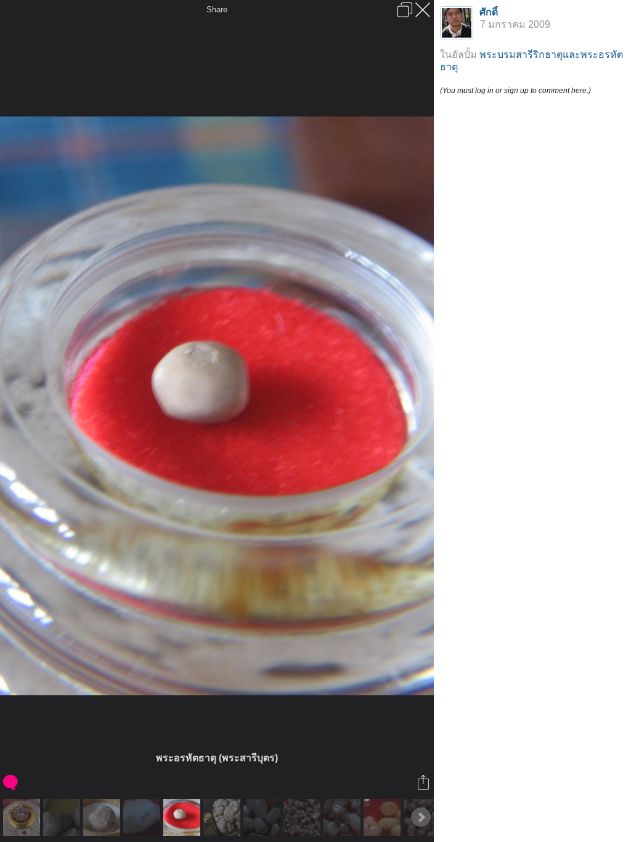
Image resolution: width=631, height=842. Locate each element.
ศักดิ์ (488, 12)
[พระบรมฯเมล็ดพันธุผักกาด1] (303, 817)
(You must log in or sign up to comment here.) (515, 90)
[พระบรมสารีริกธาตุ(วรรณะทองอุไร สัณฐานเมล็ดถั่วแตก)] (23, 817)
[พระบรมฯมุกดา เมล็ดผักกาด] (263, 817)
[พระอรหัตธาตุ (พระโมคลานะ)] (103, 817)
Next (421, 817)
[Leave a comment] (11, 782)
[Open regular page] (404, 9)
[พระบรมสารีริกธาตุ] (384, 817)
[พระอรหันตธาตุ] (63, 817)
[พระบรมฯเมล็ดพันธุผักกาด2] (344, 817)
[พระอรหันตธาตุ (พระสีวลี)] (223, 817)
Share (216, 9)
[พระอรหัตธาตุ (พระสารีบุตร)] (183, 817)
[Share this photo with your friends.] (424, 782)
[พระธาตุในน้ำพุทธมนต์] (143, 817)
